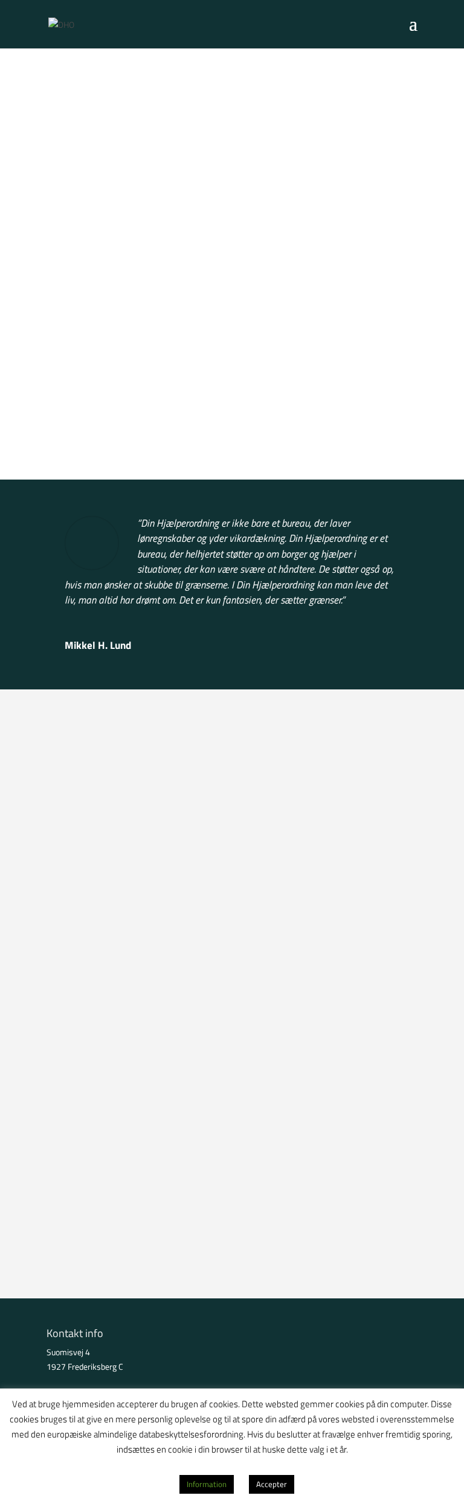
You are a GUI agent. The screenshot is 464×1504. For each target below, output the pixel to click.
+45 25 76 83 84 (121, 975)
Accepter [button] (271, 1484)
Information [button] (207, 1484)
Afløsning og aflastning (118, 1186)
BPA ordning (91, 1140)
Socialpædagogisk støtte (122, 1234)
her (124, 1042)
